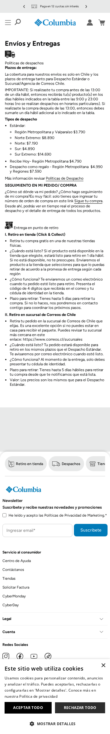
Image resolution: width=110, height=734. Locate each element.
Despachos (71, 464)
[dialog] (55, 696)
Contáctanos (13, 570)
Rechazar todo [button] (80, 707)
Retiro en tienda (29, 464)
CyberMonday (14, 596)
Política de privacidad (38, 696)
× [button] (103, 665)
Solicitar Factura (15, 587)
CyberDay (10, 605)
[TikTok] (48, 656)
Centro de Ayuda (16, 561)
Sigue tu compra (88, 201)
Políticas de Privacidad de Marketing (74, 515)
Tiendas (9, 578)
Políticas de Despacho (64, 178)
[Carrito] (102, 23)
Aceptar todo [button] (28, 707)
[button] (55, 723)
